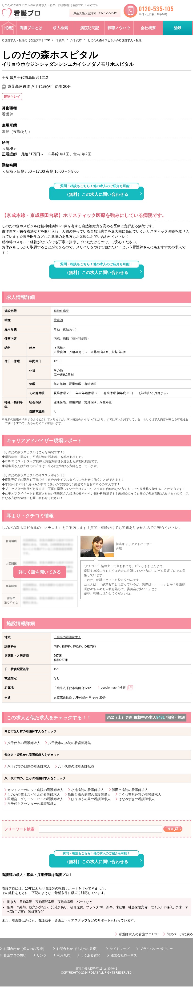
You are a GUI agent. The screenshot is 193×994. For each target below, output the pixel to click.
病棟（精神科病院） (76, 338)
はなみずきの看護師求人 (136, 799)
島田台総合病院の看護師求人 (89, 794)
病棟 (57, 338)
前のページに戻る (180, 934)
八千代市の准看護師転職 (76, 766)
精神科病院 (61, 311)
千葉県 (60, 40)
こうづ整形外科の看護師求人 (139, 794)
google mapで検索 (113, 687)
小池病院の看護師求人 (87, 790)
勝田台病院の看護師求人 (130, 790)
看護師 (58, 320)
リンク (42, 955)
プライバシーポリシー (156, 949)
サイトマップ (119, 949)
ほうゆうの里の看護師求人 (91, 799)
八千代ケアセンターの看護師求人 (32, 804)
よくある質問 (90, 955)
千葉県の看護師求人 (67, 637)
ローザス (130, 955)
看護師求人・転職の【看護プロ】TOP (26, 40)
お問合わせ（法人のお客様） (77, 949)
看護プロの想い (14, 955)
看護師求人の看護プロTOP (138, 934)
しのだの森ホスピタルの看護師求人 (33, 794)
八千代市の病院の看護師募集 (69, 743)
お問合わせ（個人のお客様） (24, 949)
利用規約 (63, 955)
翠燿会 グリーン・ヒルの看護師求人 (35, 799)
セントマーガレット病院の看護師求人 (35, 790)
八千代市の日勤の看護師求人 (28, 766)
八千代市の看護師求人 (23, 743)
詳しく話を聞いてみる (40, 572)
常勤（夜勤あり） (66, 329)
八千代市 (76, 40)
